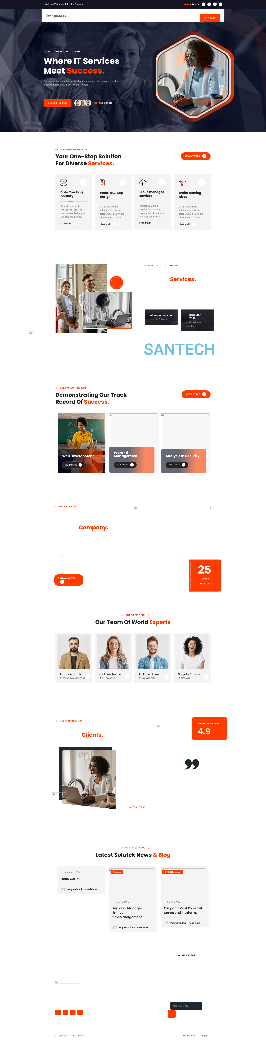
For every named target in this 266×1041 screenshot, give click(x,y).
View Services (192, 156)
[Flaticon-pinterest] (80, 1012)
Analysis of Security (183, 456)
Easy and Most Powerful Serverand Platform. (183, 910)
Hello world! (70, 879)
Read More (71, 464)
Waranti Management (125, 454)
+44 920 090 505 (185, 955)
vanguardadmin (75, 889)
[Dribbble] (220, 4)
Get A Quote (210, 18)
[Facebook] (203, 4)
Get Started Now (57, 103)
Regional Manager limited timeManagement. (127, 912)
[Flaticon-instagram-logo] (73, 1012)
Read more (66, 223)
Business (117, 872)
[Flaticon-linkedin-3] (65, 1012)
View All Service (67, 578)
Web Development (78, 456)
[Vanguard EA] (56, 16)
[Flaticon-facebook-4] (58, 1012)
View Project (193, 394)
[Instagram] (215, 4)
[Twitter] (209, 4)
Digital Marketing (172, 872)
